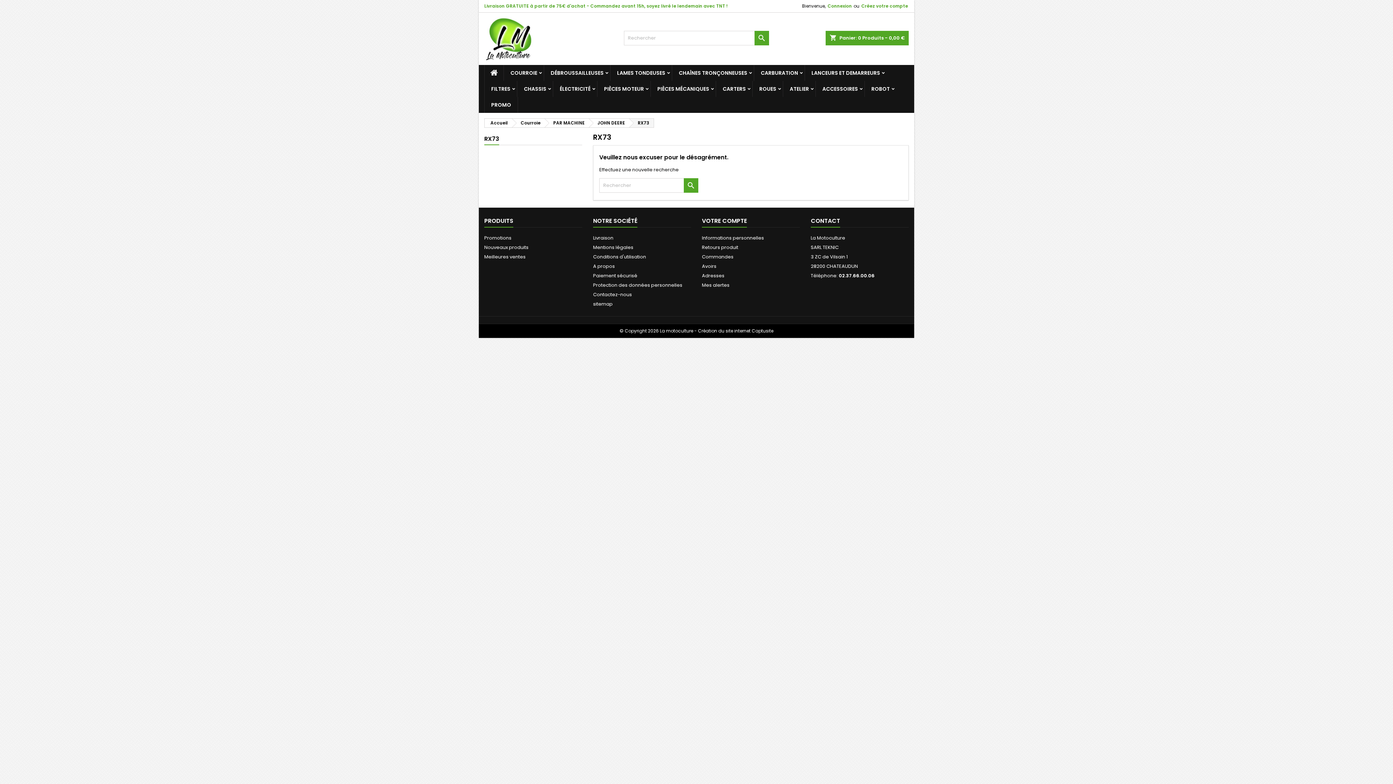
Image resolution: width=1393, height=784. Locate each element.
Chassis (535, 89)
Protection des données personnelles (637, 285)
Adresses (713, 275)
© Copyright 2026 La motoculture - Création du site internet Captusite (696, 331)
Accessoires (840, 89)
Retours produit (720, 247)
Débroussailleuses (577, 73)
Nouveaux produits (506, 247)
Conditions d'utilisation (619, 256)
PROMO (501, 105)
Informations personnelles (733, 237)
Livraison (603, 237)
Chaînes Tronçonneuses (713, 73)
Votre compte (724, 221)
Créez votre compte (884, 6)
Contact (825, 221)
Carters (734, 89)
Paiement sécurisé (615, 275)
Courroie (523, 73)
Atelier (799, 89)
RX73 (491, 139)
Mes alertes (716, 285)
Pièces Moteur (624, 89)
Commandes (718, 256)
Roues (767, 89)
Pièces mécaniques (683, 89)
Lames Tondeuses (641, 73)
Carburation (779, 73)
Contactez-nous (612, 294)
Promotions (497, 237)
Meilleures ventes (505, 256)
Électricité (575, 89)
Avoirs (709, 266)
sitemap (603, 304)
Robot (880, 89)
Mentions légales (613, 247)
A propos (604, 266)
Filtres (500, 89)
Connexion (839, 6)
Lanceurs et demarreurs (845, 73)
